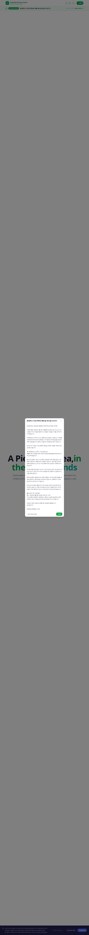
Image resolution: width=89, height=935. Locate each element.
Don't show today (32, 514)
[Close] (61, 421)
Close (59, 514)
